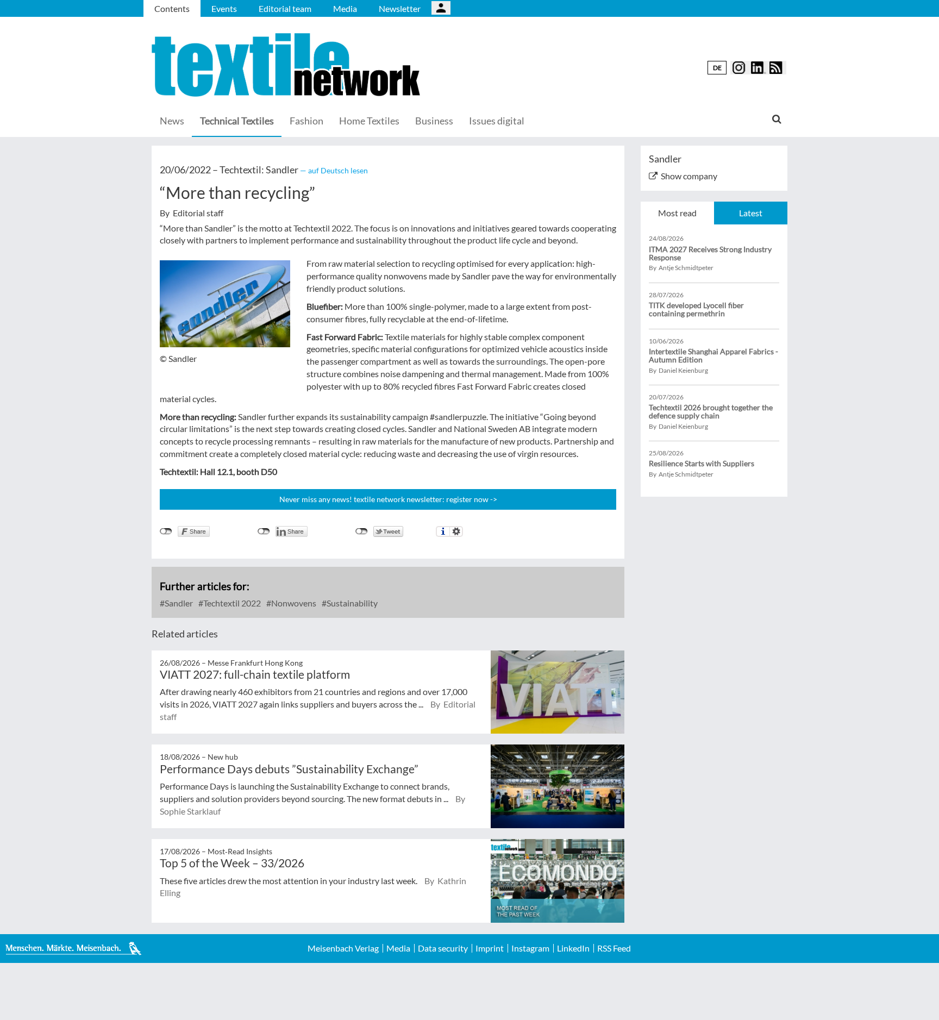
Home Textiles (369, 121)
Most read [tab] (677, 213)
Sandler (178, 603)
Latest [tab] (750, 213)
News (172, 121)
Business (434, 121)
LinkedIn (573, 948)
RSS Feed (614, 948)
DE (717, 68)
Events (224, 8)
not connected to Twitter (361, 531)
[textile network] (287, 65)
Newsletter (400, 8)
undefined (264, 531)
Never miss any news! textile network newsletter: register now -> (388, 499)
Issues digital (496, 121)
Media (345, 8)
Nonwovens (293, 603)
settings (456, 531)
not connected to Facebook (166, 531)
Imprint (489, 948)
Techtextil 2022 (231, 603)
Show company (689, 176)
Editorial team (285, 8)
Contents (172, 8)
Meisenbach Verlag (343, 948)
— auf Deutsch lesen (334, 170)
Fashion (306, 121)
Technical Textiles (237, 121)
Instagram (530, 948)
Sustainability (351, 603)
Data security (443, 948)
